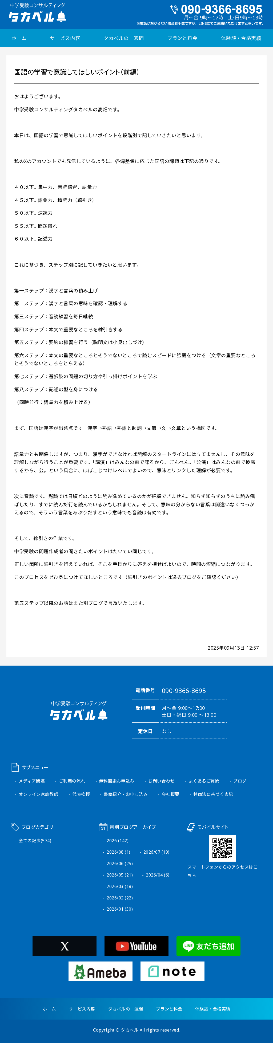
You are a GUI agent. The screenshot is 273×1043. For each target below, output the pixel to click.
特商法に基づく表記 (213, 794)
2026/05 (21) (120, 875)
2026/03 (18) (120, 886)
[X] (65, 952)
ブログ (240, 781)
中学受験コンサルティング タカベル (37, 12)
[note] (172, 977)
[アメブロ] (101, 977)
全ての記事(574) (35, 841)
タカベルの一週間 (124, 38)
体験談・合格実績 (241, 38)
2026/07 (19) (156, 852)
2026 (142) (118, 841)
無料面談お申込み (116, 781)
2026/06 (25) (120, 863)
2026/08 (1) (118, 852)
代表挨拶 (81, 794)
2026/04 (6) (158, 875)
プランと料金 (182, 38)
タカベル (129, 1030)
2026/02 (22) (120, 898)
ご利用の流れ (72, 781)
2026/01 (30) (120, 909)
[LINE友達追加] (208, 952)
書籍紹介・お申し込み (126, 794)
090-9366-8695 (184, 690)
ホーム (19, 38)
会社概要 (170, 794)
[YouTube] (136, 952)
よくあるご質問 (204, 781)
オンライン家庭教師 (38, 794)
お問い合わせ (161, 781)
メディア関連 (32, 781)
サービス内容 (65, 38)
